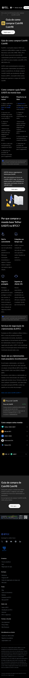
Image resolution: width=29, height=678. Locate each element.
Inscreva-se (21, 103)
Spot (3, 564)
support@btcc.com (6, 640)
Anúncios (4, 612)
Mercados (4, 582)
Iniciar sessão (18, 7)
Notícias (4, 595)
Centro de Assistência (7, 592)
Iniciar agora (14, 189)
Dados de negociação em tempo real (11, 580)
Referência (4, 575)
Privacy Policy (5, 624)
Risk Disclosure (5, 627)
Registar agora (7, 32)
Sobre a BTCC (5, 607)
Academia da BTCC (6, 597)
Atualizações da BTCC (7, 610)
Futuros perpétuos (6, 562)
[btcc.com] (5, 8)
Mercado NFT (5, 599)
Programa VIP (5, 577)
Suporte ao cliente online (8, 635)
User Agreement (6, 622)
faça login (21, 107)
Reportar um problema (7, 638)
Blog (3, 590)
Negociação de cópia (7, 566)
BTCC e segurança (6, 614)
